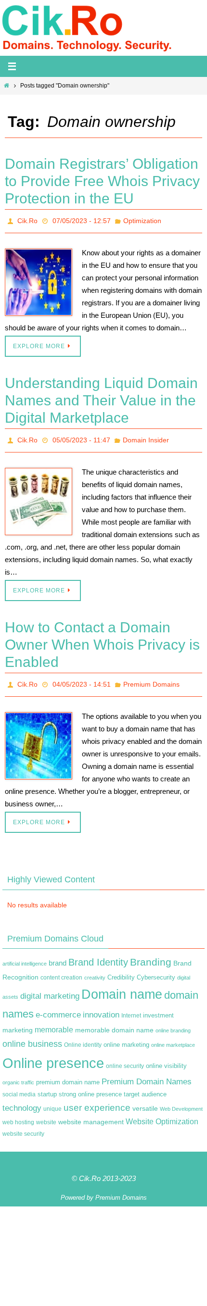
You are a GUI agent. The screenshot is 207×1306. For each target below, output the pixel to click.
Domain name (121, 986)
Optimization (142, 220)
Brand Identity (98, 954)
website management (91, 1114)
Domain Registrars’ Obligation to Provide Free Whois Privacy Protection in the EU (102, 181)
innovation (101, 1006)
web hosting (18, 1114)
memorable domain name (114, 1022)
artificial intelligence (24, 956)
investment (158, 1007)
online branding (173, 1022)
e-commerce (58, 1006)
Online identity (83, 1037)
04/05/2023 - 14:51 (81, 678)
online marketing (126, 1036)
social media (19, 1087)
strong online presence (90, 1086)
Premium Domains (151, 678)
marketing (17, 1022)
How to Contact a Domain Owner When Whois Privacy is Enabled (102, 639)
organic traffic (18, 1074)
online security (125, 1058)
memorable (54, 1021)
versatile (145, 1100)
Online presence (53, 1055)
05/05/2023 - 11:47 (81, 436)
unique (52, 1100)
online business (32, 1036)
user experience (97, 1099)
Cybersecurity (156, 969)
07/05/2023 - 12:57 (81, 220)
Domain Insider (146, 436)
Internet (131, 1007)
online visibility (166, 1058)
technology (21, 1100)
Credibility (121, 969)
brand (57, 955)
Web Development (181, 1101)
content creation (61, 969)
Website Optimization (162, 1113)
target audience (145, 1086)
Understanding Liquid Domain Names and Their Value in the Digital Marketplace (101, 398)
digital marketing (49, 987)
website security (23, 1126)
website (46, 1114)
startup (47, 1086)
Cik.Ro (27, 220)
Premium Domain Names (147, 1073)
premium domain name (68, 1074)
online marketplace (173, 1037)
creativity (94, 969)
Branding (150, 954)
